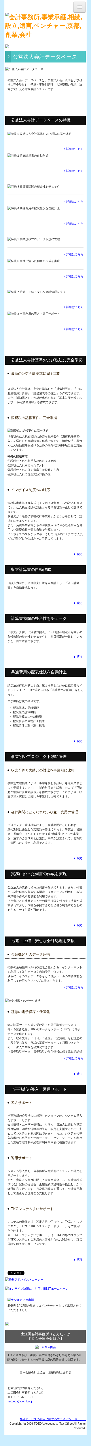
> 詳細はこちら (73, 149)
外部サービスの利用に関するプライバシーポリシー (53, 1419)
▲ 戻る (78, 554)
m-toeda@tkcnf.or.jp (20, 1401)
